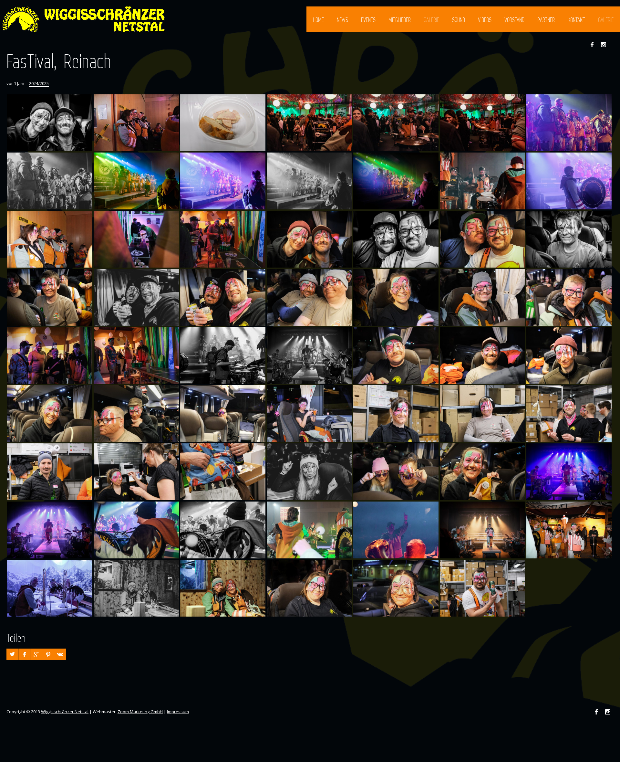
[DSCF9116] (569, 297)
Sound (458, 20)
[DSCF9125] (49, 297)
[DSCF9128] (396, 239)
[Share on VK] (60, 654)
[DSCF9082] (222, 355)
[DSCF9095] (482, 122)
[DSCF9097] (396, 122)
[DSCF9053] (396, 355)
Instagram (603, 44)
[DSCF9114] (49, 355)
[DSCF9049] (49, 413)
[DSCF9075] (309, 530)
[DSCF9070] (569, 530)
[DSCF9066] (49, 588)
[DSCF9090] (49, 181)
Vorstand (514, 20)
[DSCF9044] (482, 413)
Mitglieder (399, 20)
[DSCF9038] (222, 471)
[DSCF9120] (222, 297)
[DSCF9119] (309, 297)
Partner (546, 20)
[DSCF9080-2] (309, 355)
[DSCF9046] (309, 413)
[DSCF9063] (222, 588)
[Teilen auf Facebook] (24, 654)
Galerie (431, 20)
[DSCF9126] (569, 239)
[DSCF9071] (482, 530)
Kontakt (576, 20)
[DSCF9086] (396, 181)
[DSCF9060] (396, 588)
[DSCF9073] (396, 530)
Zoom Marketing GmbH (140, 711)
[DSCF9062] (309, 588)
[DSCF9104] (49, 239)
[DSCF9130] (49, 122)
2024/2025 (39, 83)
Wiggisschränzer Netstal (64, 711)
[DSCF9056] (396, 471)
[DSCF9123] (136, 297)
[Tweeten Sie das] (12, 654)
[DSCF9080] (569, 471)
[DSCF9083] (569, 181)
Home (318, 20)
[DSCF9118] (396, 297)
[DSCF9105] (136, 239)
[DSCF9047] (222, 413)
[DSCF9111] (136, 355)
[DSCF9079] (49, 530)
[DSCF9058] (482, 471)
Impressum (178, 711)
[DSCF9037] (482, 588)
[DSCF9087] (222, 181)
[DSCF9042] (49, 471)
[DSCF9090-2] (569, 122)
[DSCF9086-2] (309, 181)
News (342, 20)
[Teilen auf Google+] (36, 654)
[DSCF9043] (569, 413)
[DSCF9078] (136, 530)
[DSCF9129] (309, 239)
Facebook (592, 44)
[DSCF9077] (222, 530)
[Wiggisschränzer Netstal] (83, 19)
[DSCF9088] (136, 181)
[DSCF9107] (222, 239)
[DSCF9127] (482, 239)
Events (368, 20)
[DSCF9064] (136, 588)
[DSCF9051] (569, 355)
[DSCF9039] (136, 471)
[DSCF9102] (136, 122)
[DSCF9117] (482, 297)
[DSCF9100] (222, 122)
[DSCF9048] (136, 413)
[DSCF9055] (309, 471)
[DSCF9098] (309, 122)
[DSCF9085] (482, 181)
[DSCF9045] (396, 413)
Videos (484, 20)
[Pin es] (48, 654)
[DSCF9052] (482, 355)
